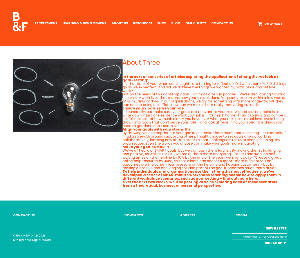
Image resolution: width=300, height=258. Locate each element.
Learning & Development (85, 23)
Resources (142, 23)
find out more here (240, 178)
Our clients (195, 23)
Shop (161, 23)
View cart (273, 24)
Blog (175, 23)
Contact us (222, 23)
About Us (120, 23)
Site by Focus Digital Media (32, 240)
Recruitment (46, 23)
